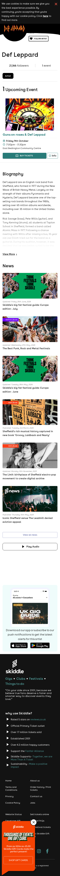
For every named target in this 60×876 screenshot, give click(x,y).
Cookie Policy (12, 802)
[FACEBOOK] (47, 851)
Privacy (9, 796)
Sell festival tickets (40, 827)
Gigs (8, 679)
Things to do (14, 684)
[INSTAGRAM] (39, 851)
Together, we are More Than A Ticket (31, 758)
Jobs (32, 802)
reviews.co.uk (38, 719)
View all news (30, 534)
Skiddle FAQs (37, 820)
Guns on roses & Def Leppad (24, 134)
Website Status (13, 814)
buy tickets (26, 155)
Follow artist (40, 39)
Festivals (36, 679)
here (45, 15)
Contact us (36, 796)
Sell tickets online (39, 814)
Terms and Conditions (11, 788)
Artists (41, 32)
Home (31, 32)
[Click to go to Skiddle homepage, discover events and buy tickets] (14, 666)
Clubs (20, 679)
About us (35, 780)
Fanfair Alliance (34, 751)
